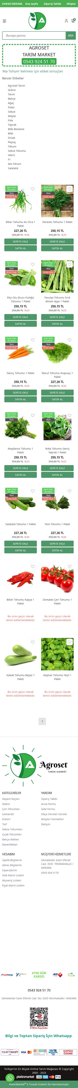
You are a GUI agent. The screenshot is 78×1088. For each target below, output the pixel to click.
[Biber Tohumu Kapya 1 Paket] (20, 578)
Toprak (12, 124)
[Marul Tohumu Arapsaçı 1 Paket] (57, 352)
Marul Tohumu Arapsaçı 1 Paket (57, 375)
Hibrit (11, 155)
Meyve (12, 116)
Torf (4, 824)
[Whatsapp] (10, 1078)
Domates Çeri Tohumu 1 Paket (57, 601)
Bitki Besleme (16, 129)
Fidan (11, 107)
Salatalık (13, 168)
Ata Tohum (14, 164)
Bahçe (11, 98)
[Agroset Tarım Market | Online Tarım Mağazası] (37, 21)
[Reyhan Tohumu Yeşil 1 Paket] (57, 654)
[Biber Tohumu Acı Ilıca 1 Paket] (20, 201)
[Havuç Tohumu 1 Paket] (20, 352)
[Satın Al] (20, 248)
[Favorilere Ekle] (33, 189)
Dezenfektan (9, 844)
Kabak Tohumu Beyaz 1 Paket (21, 677)
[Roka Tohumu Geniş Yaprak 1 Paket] (57, 427)
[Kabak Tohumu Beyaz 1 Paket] (20, 654)
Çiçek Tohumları (12, 834)
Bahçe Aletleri (10, 839)
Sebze (11, 111)
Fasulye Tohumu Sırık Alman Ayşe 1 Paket (57, 299)
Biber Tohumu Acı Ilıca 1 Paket (20, 223)
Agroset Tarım (16, 85)
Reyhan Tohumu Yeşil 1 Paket (57, 677)
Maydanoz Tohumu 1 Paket (20, 450)
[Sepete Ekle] (20, 242)
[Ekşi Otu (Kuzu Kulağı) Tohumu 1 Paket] (20, 276)
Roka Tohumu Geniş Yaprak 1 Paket (57, 450)
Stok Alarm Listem (13, 875)
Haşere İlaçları (11, 799)
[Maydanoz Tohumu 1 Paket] (20, 427)
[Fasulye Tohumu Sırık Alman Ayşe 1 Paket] (57, 276)
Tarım (11, 94)
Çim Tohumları (11, 809)
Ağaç (11, 103)
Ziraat (11, 137)
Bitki (10, 133)
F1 (9, 159)
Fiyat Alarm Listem (13, 885)
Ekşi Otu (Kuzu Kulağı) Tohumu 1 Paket (20, 299)
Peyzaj (12, 142)
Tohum (12, 146)
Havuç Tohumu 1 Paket (20, 373)
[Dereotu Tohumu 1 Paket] (57, 201)
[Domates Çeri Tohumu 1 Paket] (57, 578)
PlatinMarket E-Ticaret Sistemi (28, 1084)
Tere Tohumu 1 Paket (57, 524)
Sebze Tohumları (12, 829)
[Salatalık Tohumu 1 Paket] (20, 503)
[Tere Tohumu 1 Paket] (57, 503)
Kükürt (6, 819)
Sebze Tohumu (17, 151)
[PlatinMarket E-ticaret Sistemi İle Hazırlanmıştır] (25, 1077)
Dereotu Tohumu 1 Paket (57, 222)
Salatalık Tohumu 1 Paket (20, 524)
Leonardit (8, 814)
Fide (10, 120)
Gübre (12, 90)
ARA (70, 35)
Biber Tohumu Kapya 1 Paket (20, 601)
